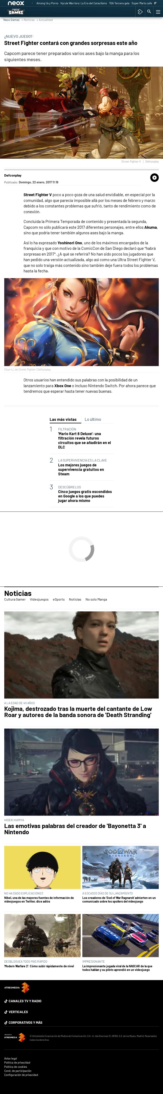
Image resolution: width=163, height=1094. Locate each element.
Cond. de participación (17, 1070)
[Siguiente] (155, 3)
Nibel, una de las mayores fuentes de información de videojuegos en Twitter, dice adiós (39, 899)
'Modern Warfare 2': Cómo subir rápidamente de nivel (39, 966)
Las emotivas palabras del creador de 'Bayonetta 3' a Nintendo (75, 829)
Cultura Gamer (15, 599)
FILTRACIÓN (67, 429)
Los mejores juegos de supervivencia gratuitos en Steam (81, 469)
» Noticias (28, 20)
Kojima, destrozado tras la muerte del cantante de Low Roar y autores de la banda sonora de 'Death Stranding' (78, 712)
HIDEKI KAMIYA (14, 820)
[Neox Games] (21, 12)
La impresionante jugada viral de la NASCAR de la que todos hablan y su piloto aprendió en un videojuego (117, 968)
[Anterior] (32, 3)
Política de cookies (15, 1066)
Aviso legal (10, 1058)
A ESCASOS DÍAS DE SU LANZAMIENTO (107, 893)
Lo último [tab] (93, 419)
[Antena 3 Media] (14, 1038)
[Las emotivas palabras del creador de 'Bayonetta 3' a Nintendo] (81, 772)
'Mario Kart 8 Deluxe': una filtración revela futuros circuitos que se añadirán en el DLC (84, 440)
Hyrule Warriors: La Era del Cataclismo (83, 3)
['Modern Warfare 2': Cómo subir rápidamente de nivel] (42, 936)
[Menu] (157, 12)
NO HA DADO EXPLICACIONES (23, 893)
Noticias (18, 592)
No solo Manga (96, 599)
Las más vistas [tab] (63, 419)
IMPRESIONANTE (93, 961)
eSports (59, 599)
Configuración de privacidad (21, 1075)
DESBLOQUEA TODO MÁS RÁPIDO (25, 961)
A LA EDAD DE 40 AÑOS (19, 703)
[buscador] (149, 11)
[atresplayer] (140, 11)
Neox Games (11, 20)
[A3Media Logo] (17, 992)
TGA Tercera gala (119, 3)
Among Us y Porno (47, 3)
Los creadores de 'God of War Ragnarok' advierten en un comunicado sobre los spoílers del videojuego (119, 899)
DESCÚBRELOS (69, 487)
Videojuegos (39, 599)
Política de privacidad (17, 1062)
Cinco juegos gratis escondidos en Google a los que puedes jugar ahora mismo (85, 496)
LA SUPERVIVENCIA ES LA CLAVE (82, 460)
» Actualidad (45, 20)
